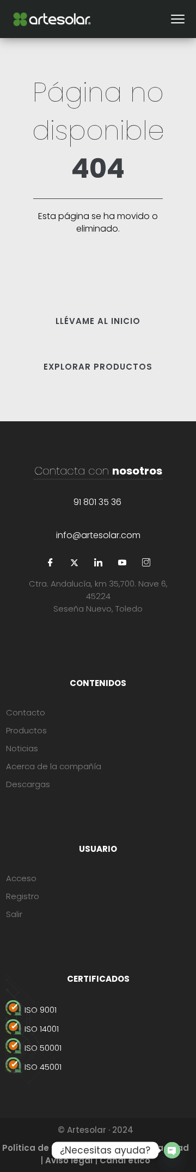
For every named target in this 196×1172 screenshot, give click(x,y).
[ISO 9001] (98, 1009)
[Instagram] (146, 563)
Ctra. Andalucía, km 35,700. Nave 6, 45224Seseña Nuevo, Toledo (98, 596)
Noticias (22, 748)
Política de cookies (43, 1148)
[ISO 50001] (98, 1047)
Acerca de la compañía (53, 766)
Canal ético (125, 1160)
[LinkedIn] (98, 563)
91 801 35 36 (97, 502)
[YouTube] (122, 563)
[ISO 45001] (98, 1066)
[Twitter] (74, 563)
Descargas (28, 784)
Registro (22, 896)
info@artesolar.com (98, 535)
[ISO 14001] (98, 1028)
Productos (26, 730)
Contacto (25, 712)
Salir (14, 914)
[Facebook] (50, 563)
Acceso (21, 878)
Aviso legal (69, 1160)
